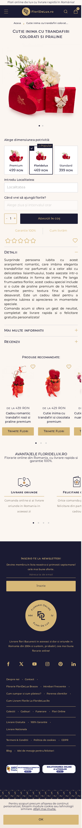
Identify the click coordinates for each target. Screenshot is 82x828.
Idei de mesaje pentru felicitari (35, 751)
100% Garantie (39, 722)
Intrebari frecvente (55, 687)
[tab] (36, 443)
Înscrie (41, 586)
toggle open (6, 11)
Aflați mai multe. (44, 809)
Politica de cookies (45, 740)
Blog (9, 751)
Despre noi (13, 679)
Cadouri (26, 712)
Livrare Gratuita (16, 722)
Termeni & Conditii (17, 740)
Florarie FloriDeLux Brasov (22, 687)
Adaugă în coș (49, 218)
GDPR (64, 740)
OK (41, 819)
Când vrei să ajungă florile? (25, 197)
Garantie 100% (25, 230)
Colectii (11, 712)
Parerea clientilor (57, 694)
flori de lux (37, 11)
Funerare (41, 712)
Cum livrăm (58, 230)
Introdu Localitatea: (19, 180)
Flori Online (58, 712)
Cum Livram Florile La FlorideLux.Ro (28, 701)
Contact (30, 679)
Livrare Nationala (16, 729)
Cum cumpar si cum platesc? (24, 694)
